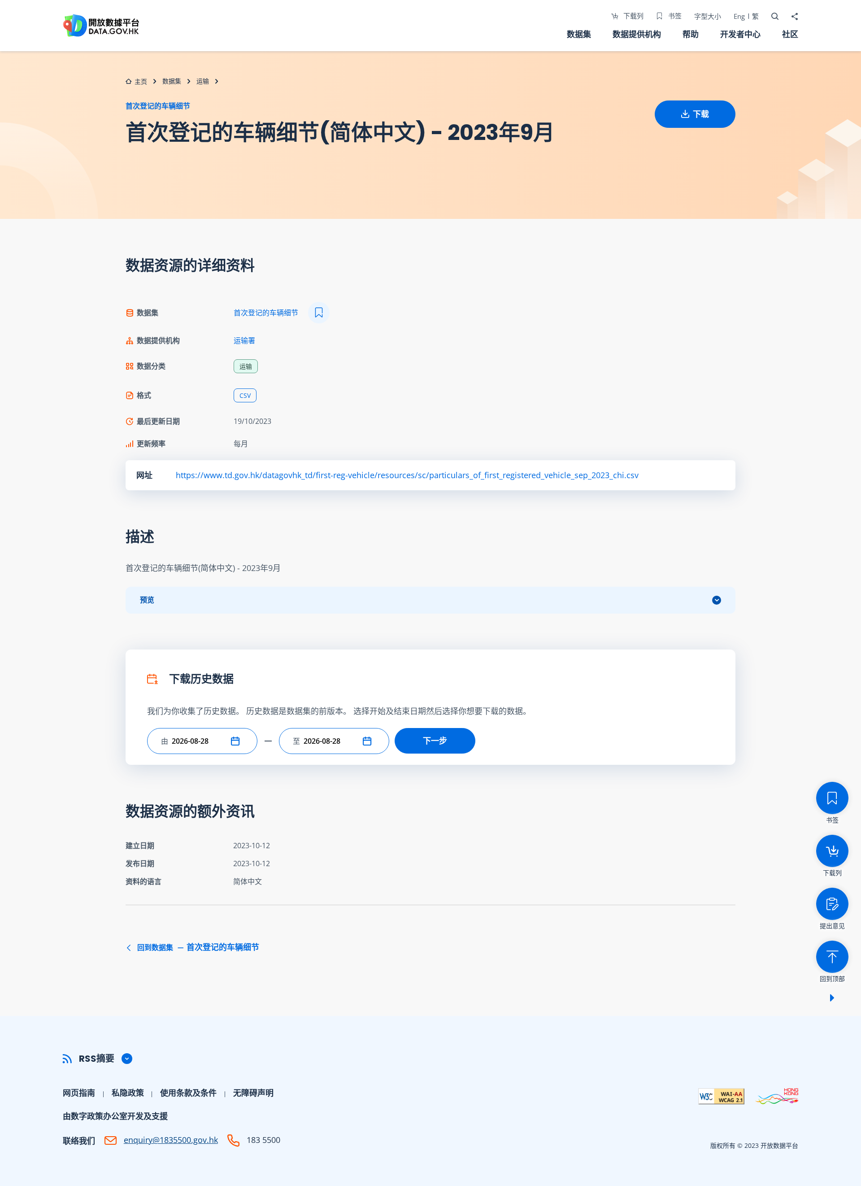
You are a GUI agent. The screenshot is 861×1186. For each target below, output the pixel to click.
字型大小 (707, 16)
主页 (141, 81)
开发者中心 (740, 34)
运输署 (244, 340)
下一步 (435, 740)
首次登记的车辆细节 (158, 106)
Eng (739, 16)
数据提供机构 (637, 34)
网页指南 (79, 1092)
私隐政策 (128, 1092)
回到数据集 (197, 947)
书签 (674, 15)
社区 (790, 34)
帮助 (691, 34)
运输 (202, 81)
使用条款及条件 (188, 1092)
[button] (237, 741)
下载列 (633, 15)
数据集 (579, 34)
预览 (147, 600)
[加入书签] (319, 312)
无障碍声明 (253, 1092)
